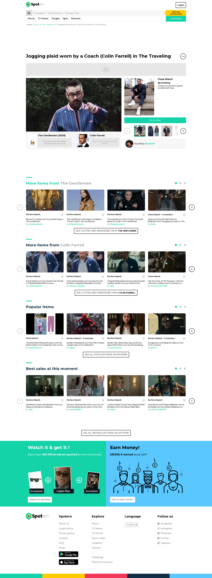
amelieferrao (35, 348)
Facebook (166, 523)
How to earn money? (122, 499)
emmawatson (36, 224)
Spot (65, 18)
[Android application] (68, 554)
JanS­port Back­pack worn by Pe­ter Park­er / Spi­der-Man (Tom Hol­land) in (85, 344)
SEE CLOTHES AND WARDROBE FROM (106, 231)
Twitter (165, 538)
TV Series (43, 18)
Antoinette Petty (159, 286)
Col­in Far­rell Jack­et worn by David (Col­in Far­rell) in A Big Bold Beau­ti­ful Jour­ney (85, 282)
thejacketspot (76, 224)
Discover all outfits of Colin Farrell (104, 142)
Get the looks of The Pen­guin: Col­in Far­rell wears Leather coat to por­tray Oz (166, 282)
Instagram (166, 528)
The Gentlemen (48, 25)
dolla (153, 224)
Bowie (154, 348)
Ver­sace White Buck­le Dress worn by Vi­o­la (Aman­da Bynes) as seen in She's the (85, 406)
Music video (98, 538)
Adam (72, 348)
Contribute (176, 18)
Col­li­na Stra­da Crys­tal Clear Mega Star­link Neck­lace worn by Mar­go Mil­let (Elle (126, 406)
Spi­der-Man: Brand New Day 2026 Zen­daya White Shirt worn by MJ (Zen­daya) (125, 344)
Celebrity (97, 543)
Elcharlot (150, 143)
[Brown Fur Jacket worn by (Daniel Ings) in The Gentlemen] (45, 200)
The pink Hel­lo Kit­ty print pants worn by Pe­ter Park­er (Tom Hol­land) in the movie (45, 344)
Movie (31, 18)
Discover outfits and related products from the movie (54, 142)
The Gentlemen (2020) (52, 135)
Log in (181, 5)
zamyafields (75, 409)
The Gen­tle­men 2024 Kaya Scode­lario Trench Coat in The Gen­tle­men (84, 220)
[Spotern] (35, 5)
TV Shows (97, 533)
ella (112, 286)
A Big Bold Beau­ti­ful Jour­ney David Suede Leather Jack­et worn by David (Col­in (126, 282)
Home (29, 25)
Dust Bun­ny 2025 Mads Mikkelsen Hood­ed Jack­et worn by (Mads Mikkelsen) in (166, 406)
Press (62, 547)
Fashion (96, 547)
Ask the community (176, 13)
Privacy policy (67, 533)
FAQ (61, 543)
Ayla (31, 409)
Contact (63, 538)
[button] (127, 131)
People (55, 18)
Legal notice (66, 528)
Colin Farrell (97, 135)
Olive (112, 409)
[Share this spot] (183, 56)
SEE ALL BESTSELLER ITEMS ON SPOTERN (106, 433)
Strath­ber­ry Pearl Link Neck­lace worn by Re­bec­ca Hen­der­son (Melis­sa (44, 406)
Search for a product (40, 499)
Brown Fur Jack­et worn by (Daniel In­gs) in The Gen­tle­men (44, 220)
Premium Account (102, 562)
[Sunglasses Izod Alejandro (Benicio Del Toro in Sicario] (167, 324)
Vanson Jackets (77, 286)
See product (155, 120)
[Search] (29, 13)
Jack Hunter (116, 348)
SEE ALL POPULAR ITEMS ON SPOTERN (106, 354)
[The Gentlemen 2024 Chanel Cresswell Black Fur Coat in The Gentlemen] (126, 200)
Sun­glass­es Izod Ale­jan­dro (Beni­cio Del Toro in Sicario (165, 344)
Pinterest (166, 533)
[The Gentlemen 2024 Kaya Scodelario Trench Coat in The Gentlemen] (85, 200)
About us (64, 523)
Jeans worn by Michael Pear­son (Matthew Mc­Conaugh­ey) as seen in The (167, 220)
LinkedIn (165, 543)
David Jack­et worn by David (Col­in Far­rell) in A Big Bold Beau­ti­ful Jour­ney (44, 282)
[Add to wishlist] (62, 214)
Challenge (97, 557)
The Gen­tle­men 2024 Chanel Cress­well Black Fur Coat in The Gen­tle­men (125, 220)
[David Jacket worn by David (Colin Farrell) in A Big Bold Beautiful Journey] (45, 262)
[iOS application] (68, 562)
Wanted (75, 18)
